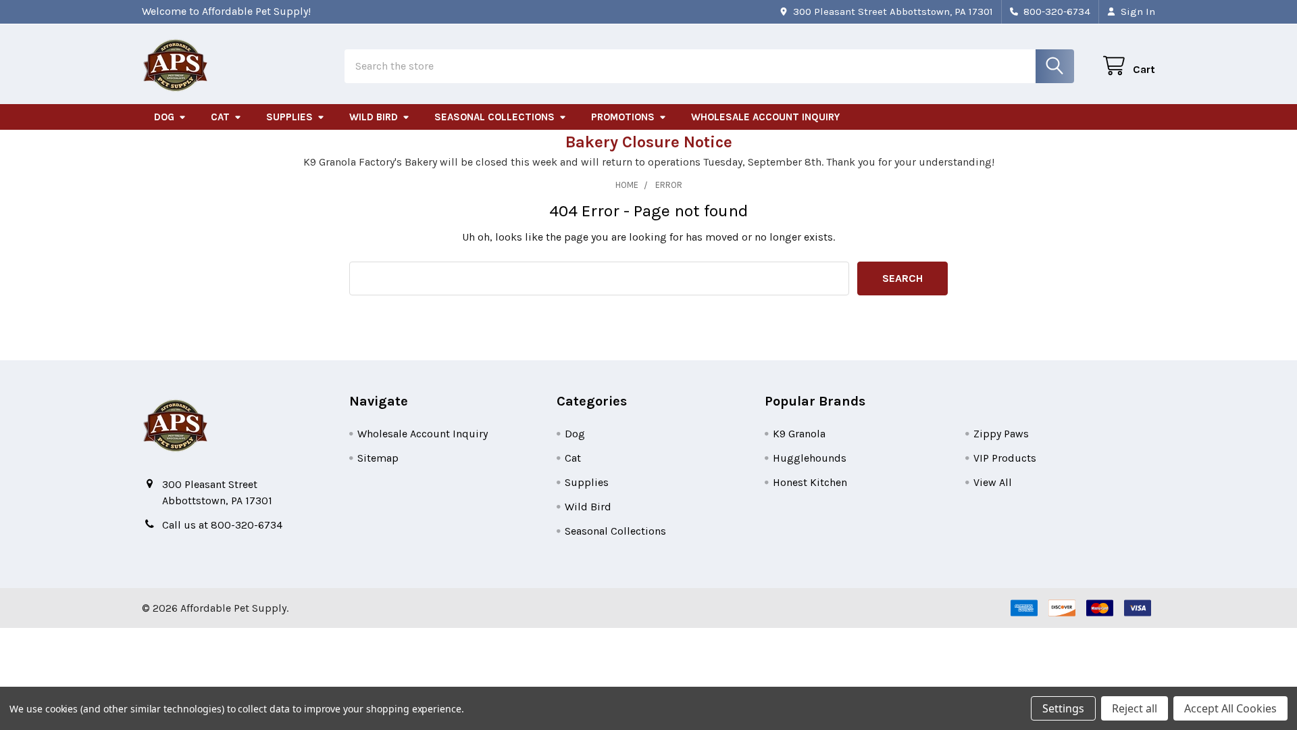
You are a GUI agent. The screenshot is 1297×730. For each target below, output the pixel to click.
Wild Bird (373, 117)
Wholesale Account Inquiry (765, 117)
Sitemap (378, 458)
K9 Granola (799, 433)
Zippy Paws (1001, 433)
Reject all (1134, 708)
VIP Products (1004, 458)
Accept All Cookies (1230, 708)
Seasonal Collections (494, 117)
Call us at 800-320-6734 (222, 524)
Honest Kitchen (810, 482)
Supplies (289, 117)
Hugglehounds (809, 458)
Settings (1063, 708)
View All (992, 482)
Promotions (623, 117)
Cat (220, 117)
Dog (164, 117)
